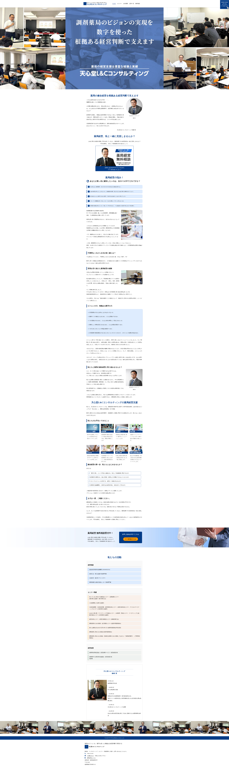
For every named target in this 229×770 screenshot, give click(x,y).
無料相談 (137, 3)
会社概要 (125, 3)
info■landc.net (90, 755)
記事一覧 (131, 3)
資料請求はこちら (91, 757)
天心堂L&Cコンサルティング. (118, 737)
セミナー (119, 3)
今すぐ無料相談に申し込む (130, 539)
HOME (114, 3)
